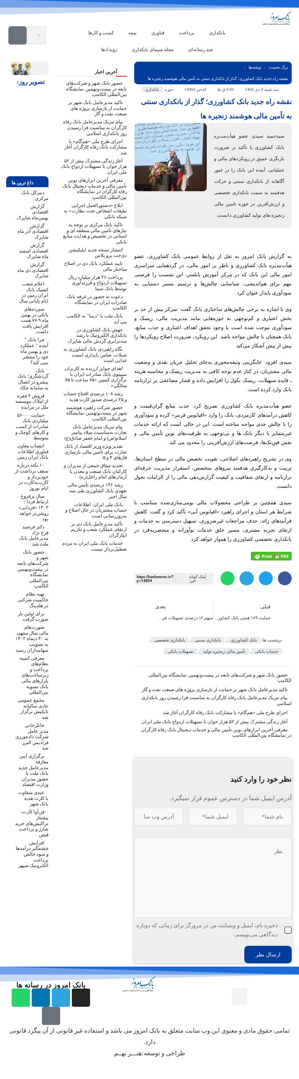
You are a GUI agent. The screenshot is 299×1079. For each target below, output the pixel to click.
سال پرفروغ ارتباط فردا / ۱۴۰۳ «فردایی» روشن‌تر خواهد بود (33, 507)
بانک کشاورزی (243, 640)
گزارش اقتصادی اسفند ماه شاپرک (33, 250)
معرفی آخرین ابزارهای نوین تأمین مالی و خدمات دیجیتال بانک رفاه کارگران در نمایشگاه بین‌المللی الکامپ (94, 188)
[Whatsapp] (21, 998)
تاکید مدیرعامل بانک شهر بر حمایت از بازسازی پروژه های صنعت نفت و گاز (215, 689)
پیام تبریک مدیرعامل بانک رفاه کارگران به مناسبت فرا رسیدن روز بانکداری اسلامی (95, 127)
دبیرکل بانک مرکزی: (34, 195)
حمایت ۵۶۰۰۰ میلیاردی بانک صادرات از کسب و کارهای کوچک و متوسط (31, 426)
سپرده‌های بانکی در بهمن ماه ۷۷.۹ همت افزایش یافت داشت (34, 320)
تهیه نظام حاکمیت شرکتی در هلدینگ (33, 599)
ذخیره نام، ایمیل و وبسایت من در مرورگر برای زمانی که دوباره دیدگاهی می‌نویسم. (207, 929)
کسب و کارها (101, 32)
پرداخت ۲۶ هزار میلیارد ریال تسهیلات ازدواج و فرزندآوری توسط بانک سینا (97, 282)
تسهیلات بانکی (180, 651)
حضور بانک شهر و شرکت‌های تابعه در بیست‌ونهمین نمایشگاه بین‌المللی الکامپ (220, 677)
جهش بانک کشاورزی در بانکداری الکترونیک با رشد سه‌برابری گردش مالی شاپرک (97, 335)
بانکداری (217, 32)
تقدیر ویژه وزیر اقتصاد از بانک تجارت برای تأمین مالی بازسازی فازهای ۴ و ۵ (96, 451)
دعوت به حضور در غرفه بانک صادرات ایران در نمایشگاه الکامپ (97, 302)
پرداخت (186, 32)
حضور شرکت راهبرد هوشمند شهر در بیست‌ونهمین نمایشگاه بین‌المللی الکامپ (96, 413)
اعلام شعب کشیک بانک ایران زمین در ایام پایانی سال (33, 292)
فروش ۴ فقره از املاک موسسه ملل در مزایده (31, 401)
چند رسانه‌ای (200, 49)
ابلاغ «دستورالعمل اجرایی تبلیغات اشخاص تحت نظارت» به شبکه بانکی (95, 211)
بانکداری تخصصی (169, 640)
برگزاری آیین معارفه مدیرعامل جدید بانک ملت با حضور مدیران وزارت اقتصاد (33, 770)
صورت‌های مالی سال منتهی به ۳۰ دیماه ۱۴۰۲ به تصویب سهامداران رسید (31, 638)
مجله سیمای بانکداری (153, 49)
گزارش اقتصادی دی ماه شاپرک (33, 270)
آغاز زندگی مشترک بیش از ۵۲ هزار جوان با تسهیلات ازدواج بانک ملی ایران (214, 721)
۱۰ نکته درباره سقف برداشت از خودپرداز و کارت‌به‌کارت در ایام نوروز (31, 476)
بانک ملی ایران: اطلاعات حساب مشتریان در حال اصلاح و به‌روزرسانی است (96, 510)
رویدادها (109, 49)
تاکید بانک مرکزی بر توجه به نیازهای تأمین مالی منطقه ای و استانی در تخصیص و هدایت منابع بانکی (95, 233)
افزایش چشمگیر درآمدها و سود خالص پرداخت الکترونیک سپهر (32, 854)
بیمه (132, 32)
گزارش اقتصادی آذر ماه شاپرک (33, 231)
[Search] (17, 35)
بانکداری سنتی (208, 640)
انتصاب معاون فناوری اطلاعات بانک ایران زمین (32, 451)
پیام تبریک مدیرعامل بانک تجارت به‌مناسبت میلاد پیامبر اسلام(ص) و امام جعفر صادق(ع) (96, 432)
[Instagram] (81, 998)
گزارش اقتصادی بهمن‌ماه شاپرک (32, 212)
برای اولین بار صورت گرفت (33, 616)
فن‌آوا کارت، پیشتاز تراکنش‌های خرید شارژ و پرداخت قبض (31, 823)
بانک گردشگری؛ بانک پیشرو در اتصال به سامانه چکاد (33, 379)
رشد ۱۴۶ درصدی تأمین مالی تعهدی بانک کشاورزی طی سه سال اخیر (97, 490)
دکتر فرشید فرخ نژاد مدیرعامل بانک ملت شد (33, 535)
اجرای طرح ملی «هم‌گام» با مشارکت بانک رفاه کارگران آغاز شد (225, 712)
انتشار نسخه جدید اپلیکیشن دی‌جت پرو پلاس (98, 252)
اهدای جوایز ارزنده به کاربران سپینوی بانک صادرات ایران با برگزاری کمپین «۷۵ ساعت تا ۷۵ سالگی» (96, 377)
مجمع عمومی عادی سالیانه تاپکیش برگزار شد (33, 708)
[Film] (51, 1016)
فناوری (157, 32)
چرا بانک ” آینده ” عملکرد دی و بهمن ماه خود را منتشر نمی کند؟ (34, 351)
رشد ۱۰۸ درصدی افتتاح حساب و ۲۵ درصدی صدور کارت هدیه (95, 396)
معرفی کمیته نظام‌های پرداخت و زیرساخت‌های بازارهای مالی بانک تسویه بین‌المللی (33, 675)
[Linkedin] (41, 998)
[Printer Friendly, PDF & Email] (271, 555)
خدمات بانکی (266, 651)
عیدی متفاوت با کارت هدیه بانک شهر (33, 798)
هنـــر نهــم (128, 1053)
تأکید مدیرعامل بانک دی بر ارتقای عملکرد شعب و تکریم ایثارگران (99, 529)
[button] (285, 578)
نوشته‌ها (255, 67)
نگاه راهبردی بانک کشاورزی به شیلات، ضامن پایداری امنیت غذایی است (95, 354)
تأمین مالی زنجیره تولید (224, 651)
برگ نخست (278, 67)
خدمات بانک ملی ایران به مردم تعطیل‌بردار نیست (94, 546)
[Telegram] (61, 998)
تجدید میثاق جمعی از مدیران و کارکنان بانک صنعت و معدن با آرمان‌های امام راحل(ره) (95, 471)
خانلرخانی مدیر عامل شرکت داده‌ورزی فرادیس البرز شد (31, 736)
